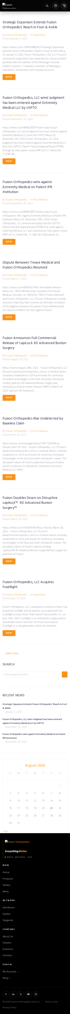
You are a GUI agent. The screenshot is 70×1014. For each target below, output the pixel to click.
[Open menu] (64, 5)
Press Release (40, 115)
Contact (7, 955)
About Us (8, 936)
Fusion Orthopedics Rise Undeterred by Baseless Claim (33, 421)
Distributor (9, 907)
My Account (11, 971)
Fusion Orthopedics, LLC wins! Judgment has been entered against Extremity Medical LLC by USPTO (33, 103)
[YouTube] (28, 994)
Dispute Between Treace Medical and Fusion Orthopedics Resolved (31, 265)
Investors (8, 949)
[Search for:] (31, 674)
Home (6, 872)
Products (8, 878)
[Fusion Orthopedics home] (13, 6)
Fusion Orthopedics (16, 34)
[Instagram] (36, 994)
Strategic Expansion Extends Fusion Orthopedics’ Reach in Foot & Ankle (30, 25)
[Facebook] (6, 994)
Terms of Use (51, 1001)
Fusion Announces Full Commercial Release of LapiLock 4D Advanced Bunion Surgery (34, 343)
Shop (7, 977)
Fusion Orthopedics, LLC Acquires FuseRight (28, 584)
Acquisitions (39, 34)
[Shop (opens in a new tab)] (55, 5)
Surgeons (8, 920)
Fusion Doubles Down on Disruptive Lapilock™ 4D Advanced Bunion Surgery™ (30, 503)
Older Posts (10, 653)
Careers (7, 942)
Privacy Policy (9, 1007)
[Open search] (47, 5)
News (6, 891)
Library (6, 884)
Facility (7, 913)
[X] (21, 994)
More (9, 76)
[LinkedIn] (13, 994)
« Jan (5, 831)
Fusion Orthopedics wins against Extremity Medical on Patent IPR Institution (27, 187)
